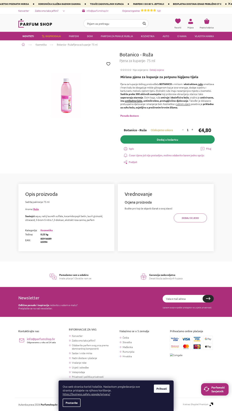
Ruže (36, 209)
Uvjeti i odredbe (80, 367)
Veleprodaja (78, 372)
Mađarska (128, 347)
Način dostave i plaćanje (84, 358)
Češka (126, 337)
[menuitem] (26, 36)
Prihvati (161, 388)
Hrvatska (127, 356)
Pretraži (144, 23)
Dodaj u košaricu (167, 139)
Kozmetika (47, 230)
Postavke (72, 402)
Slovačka (127, 342)
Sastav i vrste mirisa (82, 353)
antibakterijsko (133, 100)
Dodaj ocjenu (190, 217)
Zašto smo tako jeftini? (46, 10)
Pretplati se (208, 298)
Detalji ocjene (157, 69)
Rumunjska (128, 351)
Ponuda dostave (129, 115)
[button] (183, 130)
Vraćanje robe (79, 362)
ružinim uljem (183, 104)
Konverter (23, 10)
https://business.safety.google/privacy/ (86, 394)
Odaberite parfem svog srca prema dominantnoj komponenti (90, 347)
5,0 (141, 10)
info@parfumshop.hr (41, 340)
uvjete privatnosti (203, 307)
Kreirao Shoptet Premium (195, 404)
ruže (200, 84)
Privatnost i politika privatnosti (88, 376)
